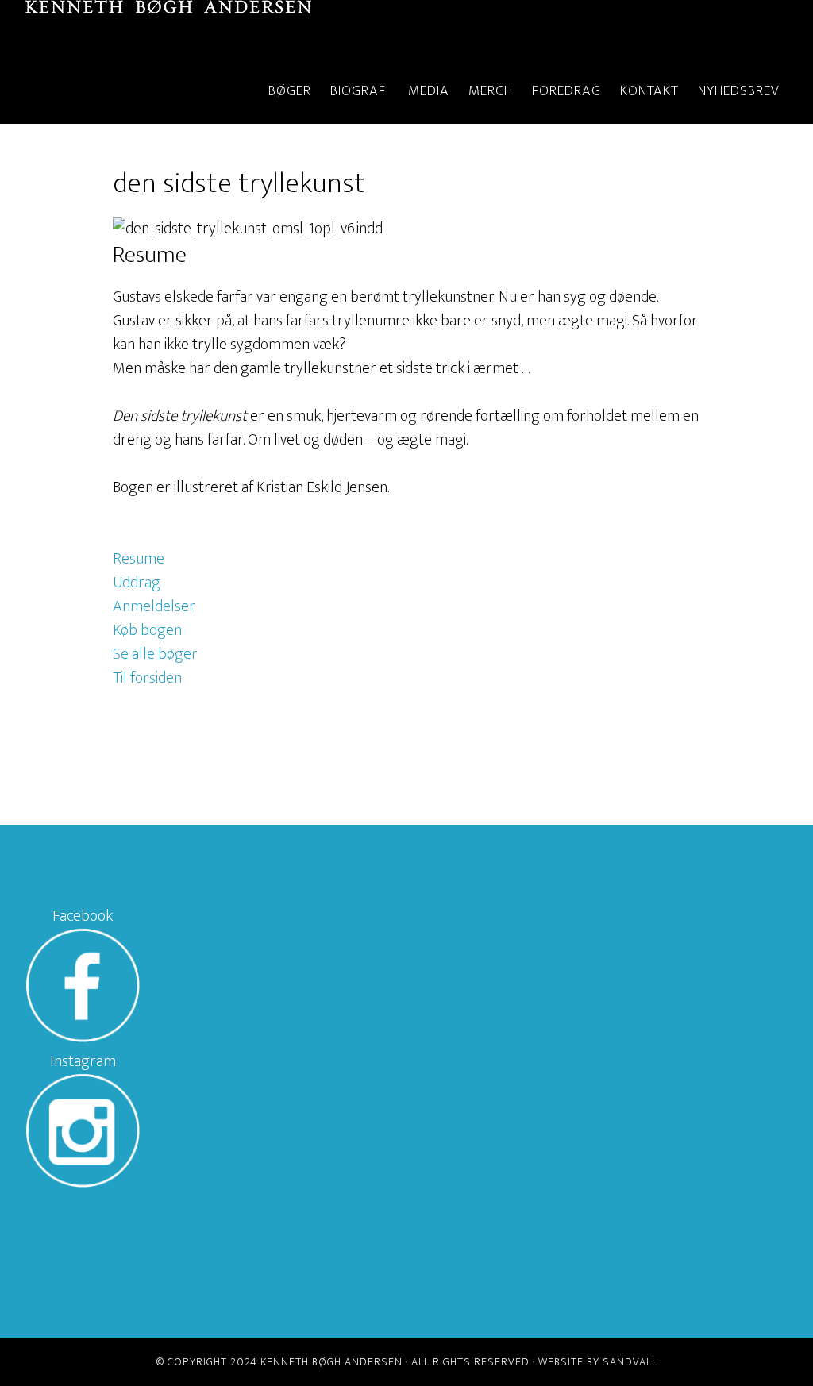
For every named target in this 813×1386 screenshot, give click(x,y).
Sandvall (630, 1362)
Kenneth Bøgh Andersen (168, 30)
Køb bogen (147, 630)
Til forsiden (147, 677)
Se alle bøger (155, 654)
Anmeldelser (154, 606)
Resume (138, 558)
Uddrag (136, 582)
